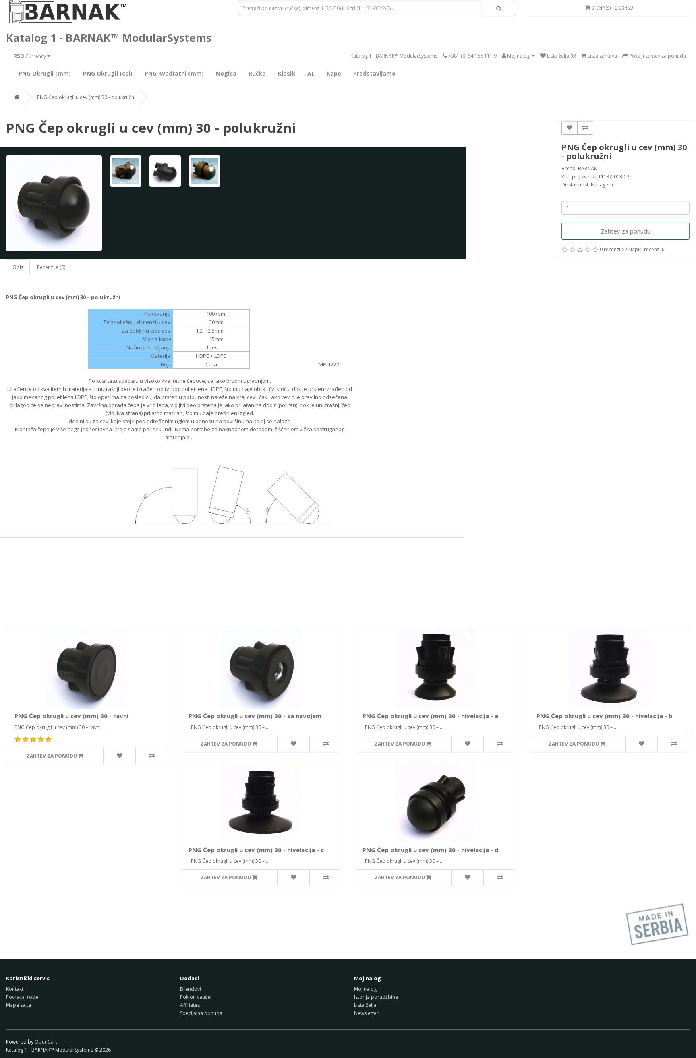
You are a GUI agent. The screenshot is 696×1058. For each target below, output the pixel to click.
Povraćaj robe (22, 997)
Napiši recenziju (646, 249)
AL (311, 73)
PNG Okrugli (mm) (45, 73)
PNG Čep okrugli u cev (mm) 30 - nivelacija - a (430, 716)
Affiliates (190, 1005)
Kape (334, 73)
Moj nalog (365, 989)
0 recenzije (612, 249)
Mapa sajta (18, 1005)
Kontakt (14, 989)
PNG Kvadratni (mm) (174, 73)
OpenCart (46, 1041)
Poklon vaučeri (196, 997)
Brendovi (190, 989)
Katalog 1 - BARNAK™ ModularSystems (108, 37)
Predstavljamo (374, 73)
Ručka (257, 73)
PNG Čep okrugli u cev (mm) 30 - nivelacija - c (256, 850)
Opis (17, 267)
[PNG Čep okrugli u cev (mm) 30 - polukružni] (54, 203)
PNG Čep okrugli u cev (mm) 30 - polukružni (86, 97)
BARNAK (587, 168)
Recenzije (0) (51, 267)
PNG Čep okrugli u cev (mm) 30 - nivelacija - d (430, 850)
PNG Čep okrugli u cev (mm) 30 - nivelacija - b (604, 716)
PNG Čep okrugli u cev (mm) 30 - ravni (71, 716)
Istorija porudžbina (376, 997)
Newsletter (366, 1013)
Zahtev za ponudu (625, 231)
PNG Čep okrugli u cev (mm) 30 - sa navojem (254, 716)
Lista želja (365, 1005)
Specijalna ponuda (201, 1013)
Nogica (226, 73)
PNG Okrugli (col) (108, 73)
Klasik (286, 73)
